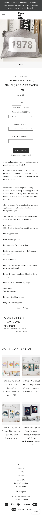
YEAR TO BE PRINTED (20, 137)
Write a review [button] (21, 332)
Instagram (22, 492)
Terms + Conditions (21, 483)
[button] (28, 442)
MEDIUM (16, 107)
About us (21, 468)
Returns (21, 475)
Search (21, 465)
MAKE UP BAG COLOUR (21, 112)
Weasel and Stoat (23, 497)
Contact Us (21, 480)
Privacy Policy (21, 487)
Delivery (21, 472)
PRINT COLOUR (20, 124)
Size (21, 102)
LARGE (26, 107)
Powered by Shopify (21, 500)
